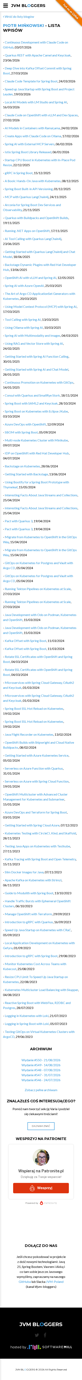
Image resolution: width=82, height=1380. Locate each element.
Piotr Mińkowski (23, 25)
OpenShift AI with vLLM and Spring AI (30, 277)
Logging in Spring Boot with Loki (27, 1024)
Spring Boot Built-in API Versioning (29, 189)
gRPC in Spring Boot (19, 173)
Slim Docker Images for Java (24, 872)
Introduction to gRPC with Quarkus (29, 922)
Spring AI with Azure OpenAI (24, 285)
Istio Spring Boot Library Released (28, 152)
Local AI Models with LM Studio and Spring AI (36, 102)
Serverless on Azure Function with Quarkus (34, 768)
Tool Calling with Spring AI (23, 319)
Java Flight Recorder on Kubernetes (29, 734)
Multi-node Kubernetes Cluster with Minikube (36, 440)
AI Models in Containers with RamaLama (32, 128)
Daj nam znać (41, 1125)
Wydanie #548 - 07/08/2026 (41, 1070)
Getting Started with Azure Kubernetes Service (36, 755)
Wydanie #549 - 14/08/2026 (41, 1065)
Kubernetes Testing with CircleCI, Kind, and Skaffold (40, 833)
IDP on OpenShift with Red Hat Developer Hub (37, 453)
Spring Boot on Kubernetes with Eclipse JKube (36, 411)
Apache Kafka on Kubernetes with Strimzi (33, 880)
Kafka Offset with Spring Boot (25, 641)
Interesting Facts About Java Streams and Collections (41, 495)
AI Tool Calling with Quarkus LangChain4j (33, 239)
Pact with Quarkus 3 (18, 521)
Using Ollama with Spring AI (24, 327)
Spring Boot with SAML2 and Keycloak (31, 403)
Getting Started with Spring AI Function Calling (36, 356)
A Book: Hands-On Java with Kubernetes (33, 181)
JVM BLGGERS (28, 5)
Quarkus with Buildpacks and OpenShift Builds (36, 218)
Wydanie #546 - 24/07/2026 (41, 1080)
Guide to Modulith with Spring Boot (29, 893)
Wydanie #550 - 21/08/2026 (41, 1060)
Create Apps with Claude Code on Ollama (33, 136)
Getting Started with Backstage (26, 474)
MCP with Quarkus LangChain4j (27, 197)
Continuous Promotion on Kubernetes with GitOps (39, 382)
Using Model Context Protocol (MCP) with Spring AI (41, 306)
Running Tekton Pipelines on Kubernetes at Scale (38, 589)
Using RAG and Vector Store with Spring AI (34, 343)
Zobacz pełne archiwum (41, 1090)
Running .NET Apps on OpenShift (27, 231)
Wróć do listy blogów (19, 16)
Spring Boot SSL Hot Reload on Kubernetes (34, 708)
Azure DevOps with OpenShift (25, 424)
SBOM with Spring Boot (21, 432)
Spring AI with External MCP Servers (30, 144)
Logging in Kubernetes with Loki (27, 1016)
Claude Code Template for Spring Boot (31, 81)
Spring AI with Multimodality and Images (32, 335)
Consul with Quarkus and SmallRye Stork (32, 395)
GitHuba (25, 1281)
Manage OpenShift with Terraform (28, 914)
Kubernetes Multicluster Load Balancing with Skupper (41, 990)
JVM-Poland (54, 1281)
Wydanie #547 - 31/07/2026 (41, 1075)
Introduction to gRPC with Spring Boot (31, 956)
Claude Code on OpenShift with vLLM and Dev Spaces (41, 115)
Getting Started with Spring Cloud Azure (32, 825)
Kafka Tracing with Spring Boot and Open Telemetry (40, 859)
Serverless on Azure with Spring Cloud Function (37, 781)
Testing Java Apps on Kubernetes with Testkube (37, 846)
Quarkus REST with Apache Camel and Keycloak (38, 55)
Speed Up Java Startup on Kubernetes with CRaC (38, 930)
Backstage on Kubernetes (22, 466)
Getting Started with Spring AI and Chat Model (36, 369)
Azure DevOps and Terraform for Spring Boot (36, 812)
